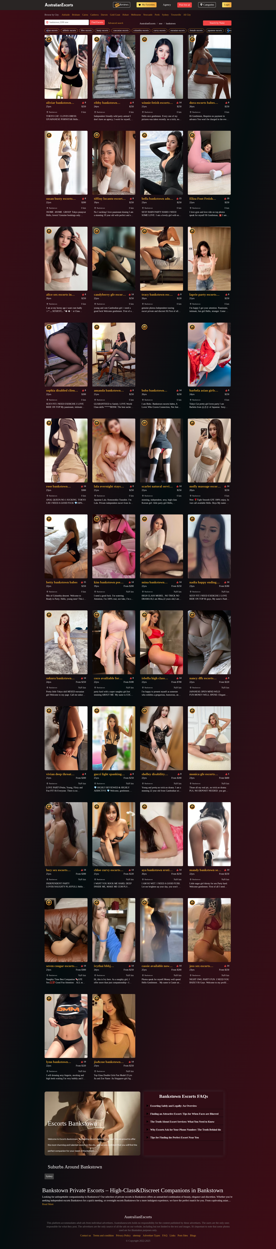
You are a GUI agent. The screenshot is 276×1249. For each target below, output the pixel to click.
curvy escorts (159, 30)
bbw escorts (86, 30)
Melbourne (136, 15)
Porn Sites (183, 1235)
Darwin (104, 15)
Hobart (126, 15)
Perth (157, 15)
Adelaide (66, 15)
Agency (167, 4)
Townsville (176, 15)
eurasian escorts (178, 30)
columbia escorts (141, 30)
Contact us (85, 1235)
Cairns (85, 15)
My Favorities (148, 5)
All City (187, 15)
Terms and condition (103, 1235)
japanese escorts (215, 30)
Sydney (165, 15)
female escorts (196, 30)
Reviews (124, 4)
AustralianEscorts (147, 23)
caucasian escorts (120, 30)
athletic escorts (69, 30)
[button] (228, 30)
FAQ (164, 1235)
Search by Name (217, 23)
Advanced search (115, 23)
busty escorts (102, 30)
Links (172, 1235)
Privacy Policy (123, 1235)
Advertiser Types (151, 1235)
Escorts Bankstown (72, 1123)
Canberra (94, 15)
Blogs (193, 1235)
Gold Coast (115, 15)
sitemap (137, 1235)
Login (227, 5)
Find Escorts (97, 22)
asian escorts (51, 30)
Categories (208, 4)
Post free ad (184, 5)
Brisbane (76, 15)
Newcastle (147, 15)
